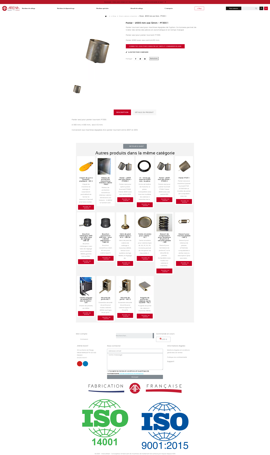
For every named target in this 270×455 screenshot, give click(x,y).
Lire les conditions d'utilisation (131, 374)
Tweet (140, 59)
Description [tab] (122, 112)
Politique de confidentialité (177, 357)
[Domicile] (106, 16)
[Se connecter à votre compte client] (261, 8)
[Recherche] (153, 335)
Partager (136, 59)
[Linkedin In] (85, 363)
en (266, 8)
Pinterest (145, 59)
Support (170, 361)
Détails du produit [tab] (144, 112)
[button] (135, 146)
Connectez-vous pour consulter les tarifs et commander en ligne (155, 46)
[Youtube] (79, 363)
